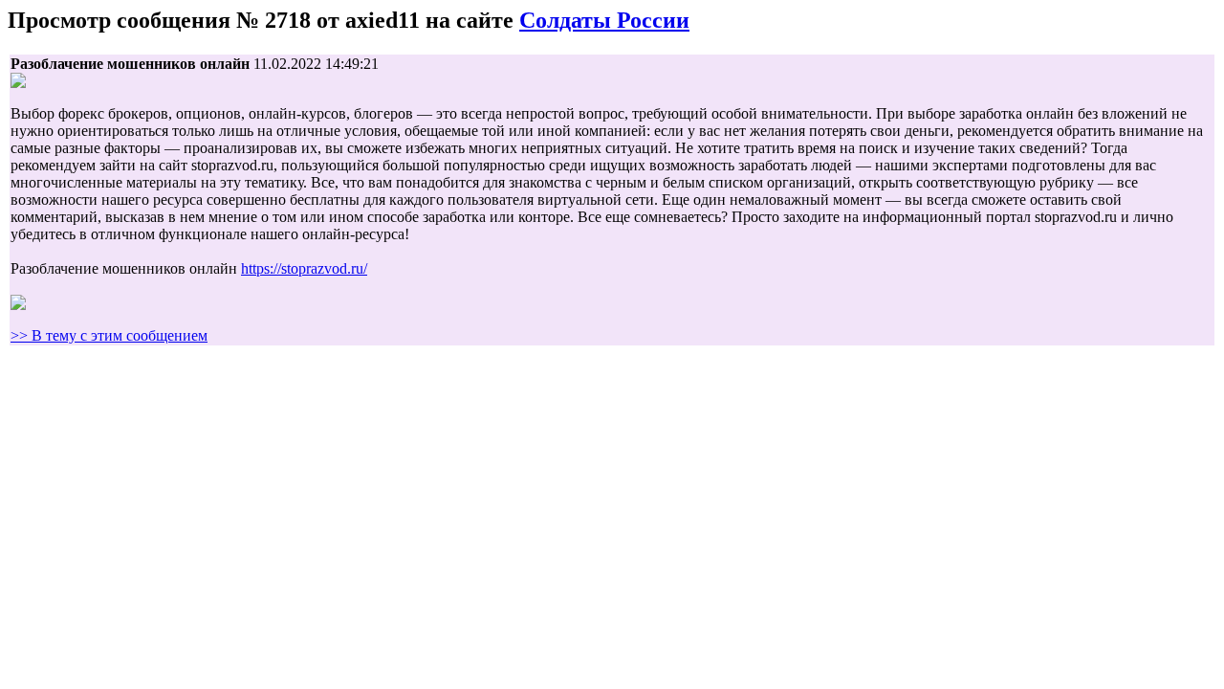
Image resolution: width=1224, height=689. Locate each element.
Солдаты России (604, 20)
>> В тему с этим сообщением (109, 335)
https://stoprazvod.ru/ (304, 268)
